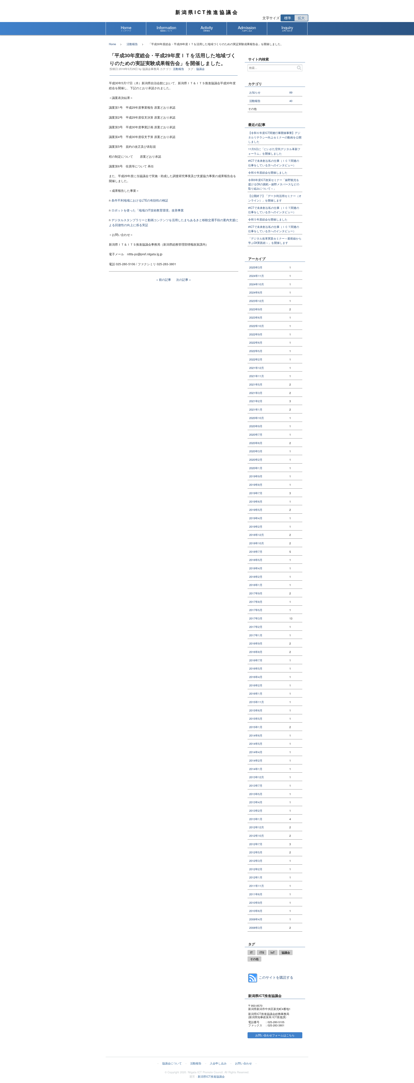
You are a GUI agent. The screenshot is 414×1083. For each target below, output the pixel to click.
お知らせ (254, 92)
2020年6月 (255, 443)
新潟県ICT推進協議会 (207, 12)
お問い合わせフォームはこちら (275, 1035)
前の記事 (165, 279)
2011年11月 (256, 886)
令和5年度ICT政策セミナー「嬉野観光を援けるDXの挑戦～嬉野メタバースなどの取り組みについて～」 (273, 184)
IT (251, 952)
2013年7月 (255, 785)
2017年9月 (255, 593)
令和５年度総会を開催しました (267, 219)
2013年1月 (255, 819)
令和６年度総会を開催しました (267, 173)
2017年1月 (255, 635)
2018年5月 (255, 560)
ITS (262, 952)
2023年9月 (255, 309)
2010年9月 (255, 902)
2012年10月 (256, 835)
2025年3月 (255, 267)
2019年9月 (255, 476)
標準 (287, 17)
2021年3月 (255, 393)
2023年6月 (255, 317)
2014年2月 (255, 760)
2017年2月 (255, 627)
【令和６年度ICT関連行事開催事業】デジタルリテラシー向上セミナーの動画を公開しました (274, 137)
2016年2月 (255, 685)
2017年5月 (255, 610)
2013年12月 (256, 777)
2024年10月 (256, 284)
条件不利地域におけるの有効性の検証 (139, 200)
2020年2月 (255, 459)
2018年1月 (255, 585)
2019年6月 (255, 501)
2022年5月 (255, 351)
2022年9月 (255, 334)
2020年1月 (255, 468)
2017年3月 (255, 618)
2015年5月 (255, 718)
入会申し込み (218, 1063)
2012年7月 (255, 844)
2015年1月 (255, 727)
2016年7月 (255, 660)
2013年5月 (255, 794)
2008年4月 (255, 919)
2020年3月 (255, 451)
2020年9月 (255, 426)
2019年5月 (255, 509)
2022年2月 (255, 359)
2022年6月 (255, 342)
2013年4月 (255, 802)
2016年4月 (255, 677)
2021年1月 (255, 409)
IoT (273, 952)
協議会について (172, 1063)
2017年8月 (255, 601)
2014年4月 (255, 752)
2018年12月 (256, 535)
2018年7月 (255, 551)
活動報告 (132, 44)
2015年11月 (256, 702)
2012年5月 (255, 852)
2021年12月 (256, 368)
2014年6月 (255, 735)
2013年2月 (255, 810)
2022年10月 (256, 326)
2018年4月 (255, 568)
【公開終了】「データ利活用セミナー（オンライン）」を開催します (274, 198)
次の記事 (182, 279)
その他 (254, 959)
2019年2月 (255, 526)
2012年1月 (255, 877)
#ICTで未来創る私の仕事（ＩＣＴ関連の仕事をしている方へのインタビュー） (273, 163)
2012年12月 (256, 827)
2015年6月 (255, 710)
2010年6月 (255, 911)
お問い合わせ (243, 1063)
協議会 (200, 69)
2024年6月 (255, 292)
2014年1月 (255, 769)
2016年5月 (255, 668)
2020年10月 (256, 418)
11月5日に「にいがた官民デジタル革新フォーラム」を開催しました (274, 151)
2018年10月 (256, 543)
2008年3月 (255, 927)
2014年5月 (255, 743)
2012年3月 (255, 860)
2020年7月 (255, 434)
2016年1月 (255, 693)
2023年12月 (256, 301)
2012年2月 (255, 869)
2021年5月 (255, 384)
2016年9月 (255, 643)
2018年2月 (255, 576)
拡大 (301, 17)
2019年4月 (255, 518)
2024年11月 (256, 276)
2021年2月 (255, 401)
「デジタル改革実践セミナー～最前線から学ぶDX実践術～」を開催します (274, 241)
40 (290, 101)
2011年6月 (255, 894)
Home (112, 44)
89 (290, 92)
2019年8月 (255, 484)
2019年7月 (255, 493)
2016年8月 (255, 652)
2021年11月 (256, 376)
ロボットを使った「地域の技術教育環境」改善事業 (147, 210)
